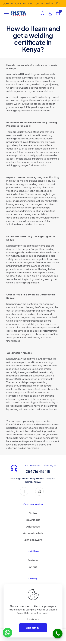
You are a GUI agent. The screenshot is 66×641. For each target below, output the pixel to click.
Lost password (33, 539)
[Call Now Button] (57, 633)
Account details (33, 533)
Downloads (33, 519)
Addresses (33, 526)
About (33, 566)
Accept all (33, 628)
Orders (33, 513)
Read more (33, 619)
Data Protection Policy (36, 613)
